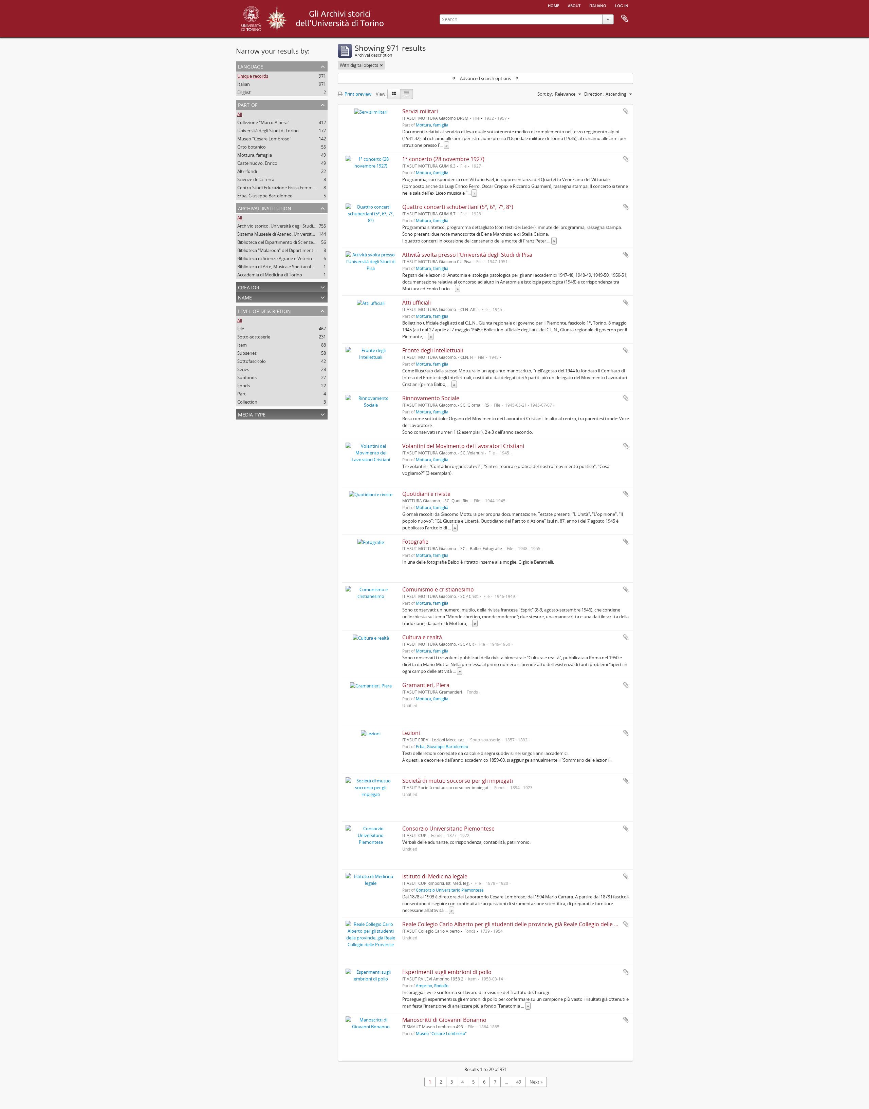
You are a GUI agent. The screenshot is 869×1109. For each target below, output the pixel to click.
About (574, 5)
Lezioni (411, 733)
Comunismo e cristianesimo (438, 589)
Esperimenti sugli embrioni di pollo (447, 972)
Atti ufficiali (416, 302)
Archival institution (264, 207)
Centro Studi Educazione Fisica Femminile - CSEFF (286, 187)
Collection (247, 402)
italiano (597, 5)
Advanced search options (485, 78)
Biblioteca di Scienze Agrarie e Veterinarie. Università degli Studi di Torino (310, 258)
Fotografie (415, 541)
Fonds (243, 386)
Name (245, 296)
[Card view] (393, 94)
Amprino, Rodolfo (432, 985)
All (239, 114)
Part (241, 394)
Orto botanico (251, 147)
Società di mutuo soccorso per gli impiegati (457, 780)
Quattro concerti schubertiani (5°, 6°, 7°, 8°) (457, 207)
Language (250, 66)
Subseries (247, 353)
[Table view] (406, 94)
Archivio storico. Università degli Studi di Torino (284, 226)
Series (243, 369)
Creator (248, 286)
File (240, 329)
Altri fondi (247, 171)
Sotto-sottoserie (253, 337)
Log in (621, 5)
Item (242, 345)
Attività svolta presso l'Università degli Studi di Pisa (467, 254)
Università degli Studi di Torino (268, 131)
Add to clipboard (626, 111)
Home (553, 5)
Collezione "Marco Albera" (263, 122)
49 (518, 1082)
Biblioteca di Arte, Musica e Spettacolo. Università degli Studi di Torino (307, 267)
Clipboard (624, 18)
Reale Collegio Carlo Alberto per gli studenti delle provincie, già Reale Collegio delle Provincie (520, 924)
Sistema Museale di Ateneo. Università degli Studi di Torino (296, 234)
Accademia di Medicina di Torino (269, 275)
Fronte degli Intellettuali (432, 350)
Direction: (594, 94)
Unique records (252, 76)
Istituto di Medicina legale (434, 876)
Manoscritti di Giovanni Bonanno (444, 1020)
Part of (247, 104)
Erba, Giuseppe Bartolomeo (265, 196)
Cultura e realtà (422, 637)
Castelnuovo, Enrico (257, 163)
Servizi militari (420, 111)
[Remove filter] (381, 65)
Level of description (264, 310)
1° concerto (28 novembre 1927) (443, 159)
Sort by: (545, 94)
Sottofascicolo (251, 361)
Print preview (357, 94)
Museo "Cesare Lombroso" (264, 139)
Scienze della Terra (255, 179)
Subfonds (247, 377)
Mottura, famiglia (254, 155)
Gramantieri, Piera (425, 685)
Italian (243, 84)
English (244, 92)
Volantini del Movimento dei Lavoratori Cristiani (463, 446)
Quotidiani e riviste (426, 494)
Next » (536, 1082)
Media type (251, 414)
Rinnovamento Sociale (430, 398)
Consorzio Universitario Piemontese (448, 828)
